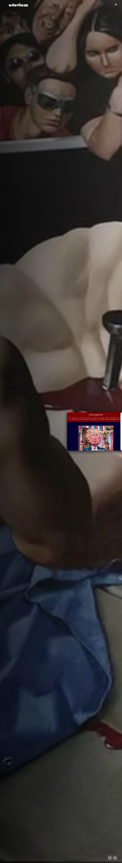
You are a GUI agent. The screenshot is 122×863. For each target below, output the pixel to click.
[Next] (115, 858)
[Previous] (110, 858)
